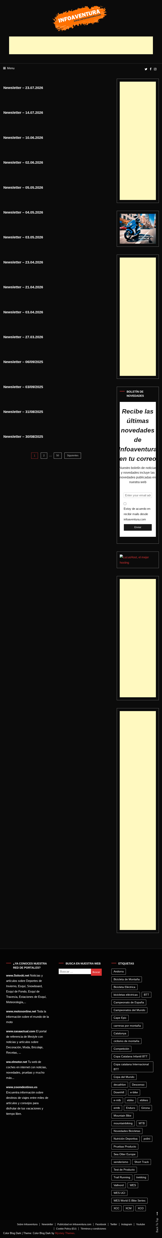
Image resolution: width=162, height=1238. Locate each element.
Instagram (126, 1224)
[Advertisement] (81, 45)
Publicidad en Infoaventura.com (74, 1224)
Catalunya (120, 1033)
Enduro (130, 1107)
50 (57, 455)
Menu (10, 68)
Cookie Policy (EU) (66, 1228)
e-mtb (117, 1100)
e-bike (134, 1092)
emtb (117, 1107)
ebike (130, 1100)
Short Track (141, 1161)
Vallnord (119, 1185)
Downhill (119, 1092)
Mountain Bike (122, 1115)
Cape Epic (120, 1017)
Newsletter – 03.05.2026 (23, 237)
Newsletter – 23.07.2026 (23, 88)
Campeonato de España (129, 1002)
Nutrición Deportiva (126, 1138)
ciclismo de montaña (126, 1041)
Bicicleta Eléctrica (124, 987)
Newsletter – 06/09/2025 (23, 362)
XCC (116, 1208)
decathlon (120, 1084)
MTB (142, 1123)
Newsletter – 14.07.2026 (23, 113)
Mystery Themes (64, 1233)
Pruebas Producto (125, 1146)
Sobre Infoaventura (27, 1224)
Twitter (113, 1224)
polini (147, 1138)
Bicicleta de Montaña (127, 979)
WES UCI (119, 1192)
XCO (141, 1208)
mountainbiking (123, 1123)
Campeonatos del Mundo (129, 1010)
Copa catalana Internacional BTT (131, 1067)
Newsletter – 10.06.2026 (23, 138)
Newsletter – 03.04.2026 (23, 312)
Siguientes (72, 455)
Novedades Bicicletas (127, 1130)
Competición (121, 1048)
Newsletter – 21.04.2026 (23, 287)
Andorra (119, 971)
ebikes (144, 1100)
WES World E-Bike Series (129, 1200)
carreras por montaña (127, 1025)
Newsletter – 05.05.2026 (23, 188)
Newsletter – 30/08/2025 (23, 437)
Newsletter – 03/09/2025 (23, 387)
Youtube (140, 1224)
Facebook (100, 1224)
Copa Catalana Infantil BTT (131, 1056)
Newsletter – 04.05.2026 (23, 212)
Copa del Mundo (124, 1076)
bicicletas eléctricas (126, 994)
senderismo (121, 1161)
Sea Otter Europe (125, 1154)
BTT (146, 994)
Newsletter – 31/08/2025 (23, 412)
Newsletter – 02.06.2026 (23, 162)
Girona (145, 1107)
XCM (128, 1208)
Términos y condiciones (93, 1228)
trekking (141, 1177)
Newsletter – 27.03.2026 (23, 337)
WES (133, 1185)
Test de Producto (124, 1169)
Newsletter (47, 1224)
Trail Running (122, 1177)
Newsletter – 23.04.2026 (23, 262)
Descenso (138, 1084)
